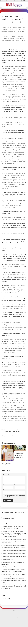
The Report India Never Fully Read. (11, 567)
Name (5, 485)
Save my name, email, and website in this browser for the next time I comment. (14, 496)
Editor (23, 22)
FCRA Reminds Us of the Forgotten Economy (14, 553)
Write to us (5, 601)
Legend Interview (6, 22)
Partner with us (6, 598)
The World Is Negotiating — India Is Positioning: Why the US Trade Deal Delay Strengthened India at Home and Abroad (13, 586)
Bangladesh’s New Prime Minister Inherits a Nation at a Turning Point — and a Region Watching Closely (13, 580)
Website (5, 490)
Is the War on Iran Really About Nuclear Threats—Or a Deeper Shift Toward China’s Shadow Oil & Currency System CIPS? (13, 558)
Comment (6, 474)
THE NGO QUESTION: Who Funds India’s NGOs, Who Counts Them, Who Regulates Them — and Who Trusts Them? (13, 541)
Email (16, 485)
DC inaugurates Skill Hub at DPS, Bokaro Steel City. (19, 455)
